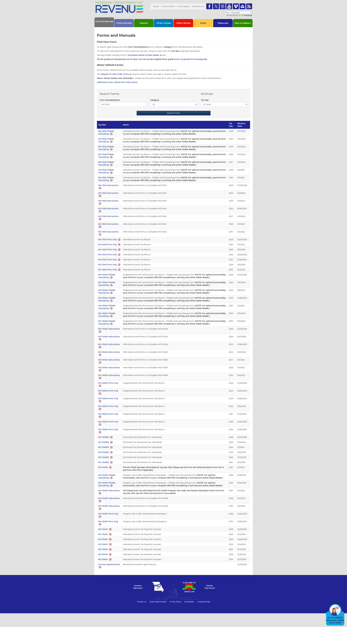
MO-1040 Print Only (107, 239)
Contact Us (141, 602)
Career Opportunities (157, 602)
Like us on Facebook (209, 6)
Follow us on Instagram (223, 6)
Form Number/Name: (110, 100)
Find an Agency (183, 6)
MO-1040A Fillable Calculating (106, 276)
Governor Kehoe (168, 6)
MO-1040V (103, 529)
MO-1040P (103, 467)
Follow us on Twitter (216, 6)
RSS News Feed (249, 6)
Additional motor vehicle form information (117, 82)
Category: (154, 100)
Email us (242, 6)
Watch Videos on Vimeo (236, 6)
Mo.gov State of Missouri (158, 587)
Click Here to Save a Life (189, 587)
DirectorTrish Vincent (209, 587)
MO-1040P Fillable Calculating (106, 476)
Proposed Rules (203, 602)
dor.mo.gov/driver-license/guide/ (191, 59)
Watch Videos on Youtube (229, 6)
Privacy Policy (175, 602)
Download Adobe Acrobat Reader (143, 55)
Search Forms (173, 113)
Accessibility (189, 602)
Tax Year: (205, 100)
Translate (247, 15)
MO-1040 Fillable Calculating (106, 132)
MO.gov (156, 6)
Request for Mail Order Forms (115, 74)
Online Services (198, 6)
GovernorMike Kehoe (138, 587)
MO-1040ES (104, 437)
